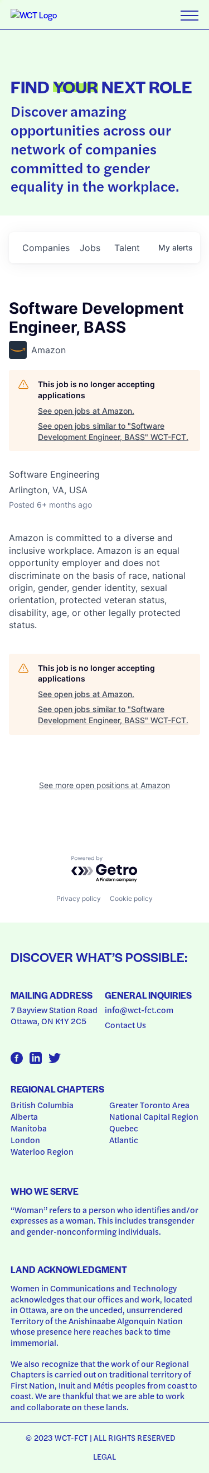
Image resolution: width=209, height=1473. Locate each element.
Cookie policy (131, 898)
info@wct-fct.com (139, 1009)
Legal (104, 1456)
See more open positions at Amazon (104, 785)
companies (46, 247)
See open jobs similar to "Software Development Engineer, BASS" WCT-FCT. (113, 431)
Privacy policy (78, 898)
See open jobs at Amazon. (86, 410)
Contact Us (125, 1024)
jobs (90, 247)
